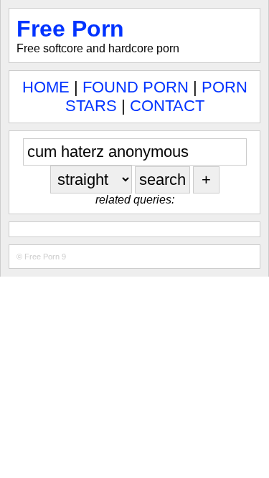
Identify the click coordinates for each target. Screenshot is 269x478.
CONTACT (167, 106)
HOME (46, 87)
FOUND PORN (135, 87)
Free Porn (70, 29)
